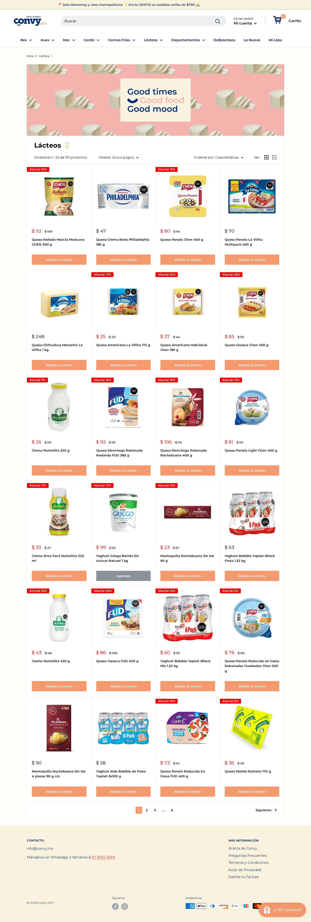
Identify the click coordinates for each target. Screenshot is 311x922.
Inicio (30, 56)
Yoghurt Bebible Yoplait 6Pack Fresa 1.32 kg (250, 558)
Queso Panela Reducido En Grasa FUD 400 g (182, 773)
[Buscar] (218, 21)
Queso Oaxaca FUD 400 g (117, 661)
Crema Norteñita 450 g (51, 661)
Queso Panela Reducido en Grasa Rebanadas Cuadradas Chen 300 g (252, 666)
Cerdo (89, 40)
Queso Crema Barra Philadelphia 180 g (122, 242)
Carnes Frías (119, 40)
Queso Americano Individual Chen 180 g (183, 347)
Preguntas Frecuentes (247, 855)
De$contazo (224, 40)
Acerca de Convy (242, 848)
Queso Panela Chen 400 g (181, 239)
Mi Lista (275, 40)
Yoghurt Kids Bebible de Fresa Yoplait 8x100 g (121, 773)
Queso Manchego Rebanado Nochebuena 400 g (183, 452)
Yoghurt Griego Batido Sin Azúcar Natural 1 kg (117, 558)
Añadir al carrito (59, 260)
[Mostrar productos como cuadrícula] (266, 157)
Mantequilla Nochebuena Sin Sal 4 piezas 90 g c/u (59, 773)
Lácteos (150, 40)
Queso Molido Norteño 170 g (248, 771)
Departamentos (185, 40)
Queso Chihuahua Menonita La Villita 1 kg (57, 347)
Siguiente (263, 810)
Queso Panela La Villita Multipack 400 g (244, 242)
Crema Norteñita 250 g (50, 450)
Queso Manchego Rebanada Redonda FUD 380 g (119, 452)
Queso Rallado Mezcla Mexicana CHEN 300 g (58, 242)
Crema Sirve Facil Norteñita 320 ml (58, 558)
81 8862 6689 (103, 857)
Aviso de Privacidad (244, 870)
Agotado (123, 576)
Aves (45, 40)
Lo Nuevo (252, 40)
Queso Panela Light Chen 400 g (251, 450)
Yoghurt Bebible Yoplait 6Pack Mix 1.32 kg (185, 663)
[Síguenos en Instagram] (124, 906)
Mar (66, 40)
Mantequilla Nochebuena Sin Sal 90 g (187, 558)
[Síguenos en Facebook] (115, 906)
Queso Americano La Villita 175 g (123, 345)
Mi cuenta (243, 23)
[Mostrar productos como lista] (274, 157)
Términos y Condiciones (248, 862)
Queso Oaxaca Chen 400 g (246, 345)
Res (23, 40)
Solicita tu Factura (243, 877)
